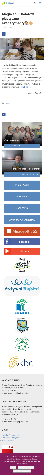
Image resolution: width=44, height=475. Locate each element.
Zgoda (13, 467)
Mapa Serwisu (8, 440)
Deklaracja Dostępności (11, 438)
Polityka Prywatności (10, 435)
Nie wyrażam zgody (26, 467)
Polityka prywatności (22, 471)
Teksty (4, 10)
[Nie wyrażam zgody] (41, 464)
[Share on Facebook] (4, 34)
